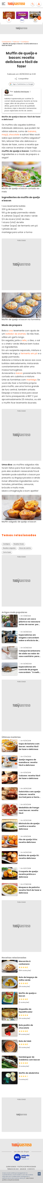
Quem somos (11, 1167)
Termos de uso (13, 1169)
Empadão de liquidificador (25, 1010)
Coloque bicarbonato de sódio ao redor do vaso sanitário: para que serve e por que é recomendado (29, 653)
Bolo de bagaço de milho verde (28, 978)
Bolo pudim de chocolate (26, 1026)
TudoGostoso (6, 42)
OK (39, 1174)
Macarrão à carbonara (25, 962)
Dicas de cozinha (25, 548)
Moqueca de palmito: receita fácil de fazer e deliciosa (30, 890)
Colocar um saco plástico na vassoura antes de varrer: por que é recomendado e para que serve (29, 622)
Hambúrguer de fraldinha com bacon (29, 1058)
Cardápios (25, 42)
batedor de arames (16, 333)
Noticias (16, 42)
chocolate (14, 134)
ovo (10, 330)
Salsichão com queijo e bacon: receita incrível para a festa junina (29, 794)
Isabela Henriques (21, 91)
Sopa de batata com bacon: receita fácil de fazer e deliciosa (29, 746)
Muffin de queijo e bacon (27, 994)
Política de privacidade (26, 1167)
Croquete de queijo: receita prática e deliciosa (28, 874)
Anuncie (23, 1169)
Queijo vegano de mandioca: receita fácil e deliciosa (28, 762)
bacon (19, 373)
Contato (31, 1169)
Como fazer (7, 552)
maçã (5, 134)
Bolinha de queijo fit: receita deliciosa (29, 857)
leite (24, 340)
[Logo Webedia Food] (22, 1157)
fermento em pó (29, 353)
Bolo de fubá (25, 1041)
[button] (39, 18)
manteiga (31, 379)
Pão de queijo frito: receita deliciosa (28, 841)
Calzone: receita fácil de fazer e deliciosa (29, 777)
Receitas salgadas (9, 548)
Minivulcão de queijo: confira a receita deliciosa (29, 826)
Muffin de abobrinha (29, 1073)
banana (32, 131)
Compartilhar (23, 79)
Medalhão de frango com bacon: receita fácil (29, 810)
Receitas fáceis (19, 544)
